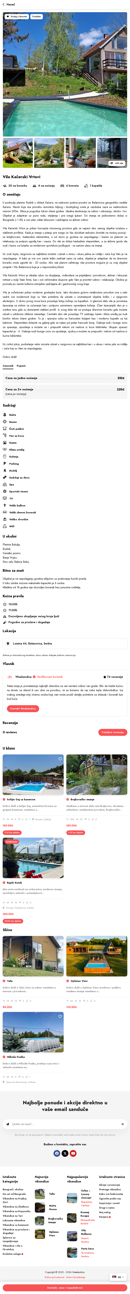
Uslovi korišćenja (75, 1277)
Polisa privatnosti (54, 1277)
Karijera (104, 1217)
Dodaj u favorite (18, 16)
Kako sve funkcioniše (111, 1194)
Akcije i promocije (109, 1185)
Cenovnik (8, 365)
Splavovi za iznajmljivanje (10, 1239)
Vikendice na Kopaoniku (16, 1211)
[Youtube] (73, 1153)
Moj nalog (105, 1212)
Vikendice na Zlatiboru (16, 1206)
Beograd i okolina (13, 1189)
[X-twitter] (65, 1153)
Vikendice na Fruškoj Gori (14, 1200)
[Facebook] (56, 1153)
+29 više (118, 163)
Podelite (36, 16)
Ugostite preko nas (110, 1198)
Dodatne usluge (12, 1254)
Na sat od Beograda (14, 1194)
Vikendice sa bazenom (16, 1225)
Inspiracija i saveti (109, 1203)
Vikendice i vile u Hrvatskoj (12, 1247)
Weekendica (39, 677)
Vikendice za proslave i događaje (16, 1231)
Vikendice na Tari (13, 1216)
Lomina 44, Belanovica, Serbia (32, 643)
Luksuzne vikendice (14, 1220)
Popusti (21, 365)
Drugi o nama (106, 1207)
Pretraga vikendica (110, 1189)
